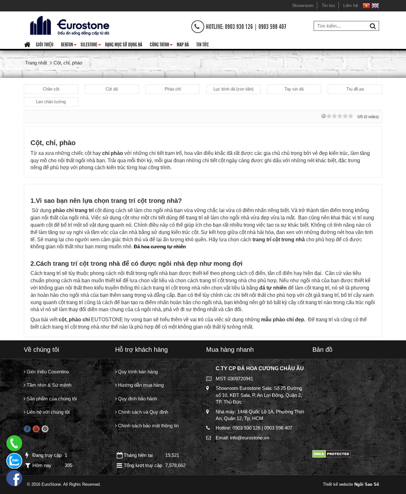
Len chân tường (51, 101)
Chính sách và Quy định (142, 412)
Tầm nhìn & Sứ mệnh (48, 385)
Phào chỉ (173, 89)
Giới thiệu (44, 44)
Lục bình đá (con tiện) (233, 89)
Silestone (91, 45)
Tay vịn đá (294, 89)
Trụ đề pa (355, 89)
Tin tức (328, 5)
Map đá (183, 44)
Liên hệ (350, 5)
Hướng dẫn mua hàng (140, 385)
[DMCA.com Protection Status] (331, 453)
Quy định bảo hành (137, 398)
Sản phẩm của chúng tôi (51, 398)
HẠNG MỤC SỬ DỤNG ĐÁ (123, 44)
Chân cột (51, 89)
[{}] (69, 25)
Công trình (161, 45)
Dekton (69, 45)
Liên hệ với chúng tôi (47, 412)
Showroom (303, 5)
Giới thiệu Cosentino (47, 371)
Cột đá (112, 89)
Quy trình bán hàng (137, 371)
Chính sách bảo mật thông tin (148, 425)
